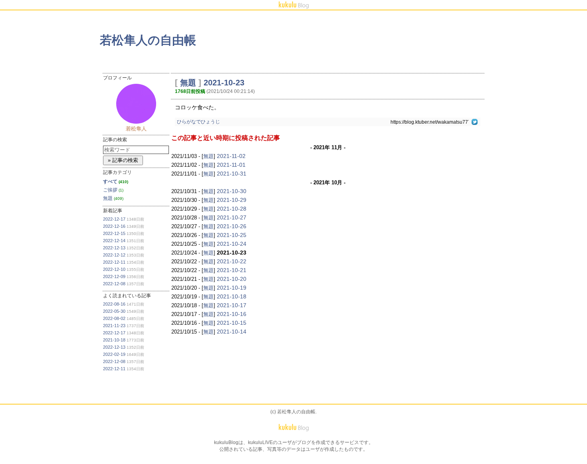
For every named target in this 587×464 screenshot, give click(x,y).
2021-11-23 (114, 325)
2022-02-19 (114, 354)
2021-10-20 (231, 279)
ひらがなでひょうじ (198, 121)
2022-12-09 (114, 276)
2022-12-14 (114, 240)
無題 (108, 198)
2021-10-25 (231, 235)
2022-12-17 (114, 219)
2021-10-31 (231, 173)
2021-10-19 (231, 287)
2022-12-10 (114, 269)
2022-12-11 (114, 262)
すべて (110, 181)
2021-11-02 (231, 156)
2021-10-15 (231, 323)
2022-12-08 (114, 283)
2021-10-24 (231, 244)
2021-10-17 (231, 305)
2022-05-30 (114, 311)
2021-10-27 (231, 217)
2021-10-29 (231, 200)
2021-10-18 (114, 340)
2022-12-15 (114, 233)
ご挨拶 (110, 190)
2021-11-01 (231, 165)
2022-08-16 (114, 304)
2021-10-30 (231, 191)
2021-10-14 (231, 331)
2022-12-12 (114, 255)
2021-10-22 (231, 261)
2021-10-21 (231, 270)
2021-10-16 (231, 314)
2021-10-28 (231, 208)
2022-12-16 (114, 226)
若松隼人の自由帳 (148, 40)
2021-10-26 (231, 226)
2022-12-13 (114, 247)
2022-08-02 (114, 318)
